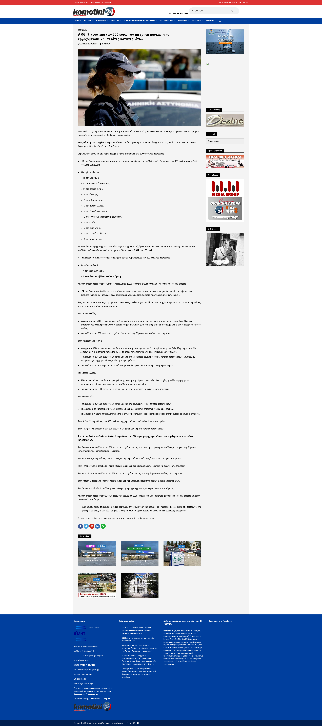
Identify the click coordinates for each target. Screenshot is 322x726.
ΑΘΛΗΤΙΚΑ (182, 21)
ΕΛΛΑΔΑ (87, 21)
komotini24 (106, 44)
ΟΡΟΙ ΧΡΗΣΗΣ (95, 2)
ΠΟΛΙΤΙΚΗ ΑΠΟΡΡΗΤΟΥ (80, 2)
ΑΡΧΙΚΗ (78, 21)
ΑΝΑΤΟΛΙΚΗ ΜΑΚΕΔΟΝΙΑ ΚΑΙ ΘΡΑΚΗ (139, 21)
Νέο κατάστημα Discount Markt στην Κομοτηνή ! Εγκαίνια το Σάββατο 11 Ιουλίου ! (97, 555)
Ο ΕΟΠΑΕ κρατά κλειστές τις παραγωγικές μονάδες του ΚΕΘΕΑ (97, 584)
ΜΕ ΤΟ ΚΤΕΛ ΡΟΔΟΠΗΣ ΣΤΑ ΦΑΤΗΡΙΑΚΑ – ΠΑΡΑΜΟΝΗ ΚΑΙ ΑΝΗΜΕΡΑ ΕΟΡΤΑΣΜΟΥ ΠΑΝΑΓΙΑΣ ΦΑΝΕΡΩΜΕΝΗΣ (182, 552)
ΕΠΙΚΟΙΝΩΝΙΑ (106, 2)
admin (149, 561)
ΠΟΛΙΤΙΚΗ (115, 21)
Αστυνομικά (82, 30)
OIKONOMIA (101, 21)
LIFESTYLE (196, 21)
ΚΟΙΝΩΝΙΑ (96, 549)
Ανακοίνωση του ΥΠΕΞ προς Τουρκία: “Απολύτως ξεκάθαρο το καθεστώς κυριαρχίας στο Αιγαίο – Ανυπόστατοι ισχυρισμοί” (139, 584)
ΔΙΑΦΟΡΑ (210, 21)
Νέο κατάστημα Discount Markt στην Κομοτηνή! (139, 557)
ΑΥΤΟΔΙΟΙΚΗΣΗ (166, 21)
